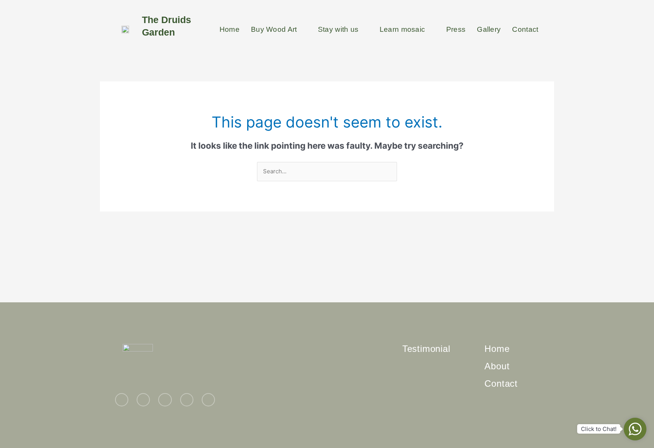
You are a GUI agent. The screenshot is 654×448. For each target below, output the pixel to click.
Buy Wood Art (274, 29)
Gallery (489, 29)
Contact (525, 29)
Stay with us (338, 29)
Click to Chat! (599, 428)
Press (456, 29)
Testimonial (426, 349)
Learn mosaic (402, 29)
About (496, 366)
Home (230, 29)
